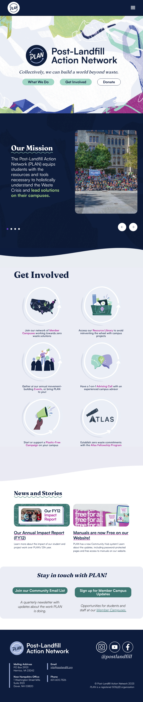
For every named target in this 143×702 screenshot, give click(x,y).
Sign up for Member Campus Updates (103, 592)
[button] (132, 8)
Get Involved (75, 82)
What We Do (38, 82)
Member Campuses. (111, 610)
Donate (109, 82)
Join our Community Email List (40, 590)
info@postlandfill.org (62, 667)
